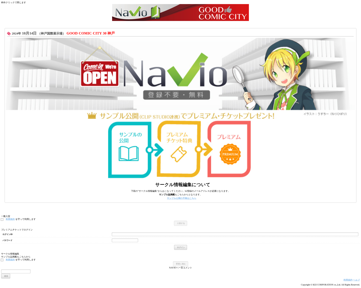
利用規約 (10, 219)
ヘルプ (356, 280)
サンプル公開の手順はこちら (181, 198)
